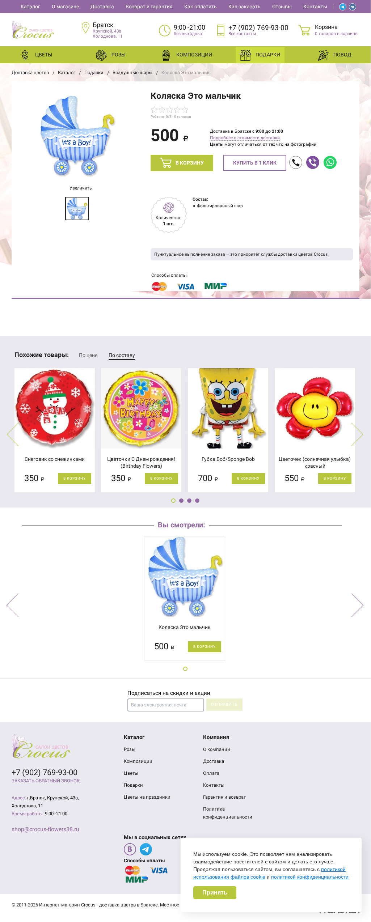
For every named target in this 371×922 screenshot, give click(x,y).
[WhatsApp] (330, 162)
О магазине (65, 6)
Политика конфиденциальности (227, 813)
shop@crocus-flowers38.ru (45, 829)
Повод (341, 55)
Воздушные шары (132, 72)
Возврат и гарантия (149, 6)
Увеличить (80, 188)
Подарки (267, 55)
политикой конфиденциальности (310, 877)
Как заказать (244, 6)
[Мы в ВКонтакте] (130, 849)
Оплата (211, 773)
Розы (118, 55)
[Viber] (312, 162)
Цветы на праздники (147, 797)
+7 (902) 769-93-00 (258, 28)
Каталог (30, 6)
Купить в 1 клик (255, 163)
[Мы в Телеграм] (146, 849)
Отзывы (282, 6)
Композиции (192, 55)
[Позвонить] (295, 162)
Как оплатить (200, 6)
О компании (216, 749)
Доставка (102, 6)
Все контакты (242, 33)
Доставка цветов (30, 72)
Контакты (315, 6)
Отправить (224, 704)
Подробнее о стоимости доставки (245, 137)
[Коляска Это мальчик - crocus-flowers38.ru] (77, 135)
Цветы (43, 55)
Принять (214, 892)
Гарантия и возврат (224, 797)
